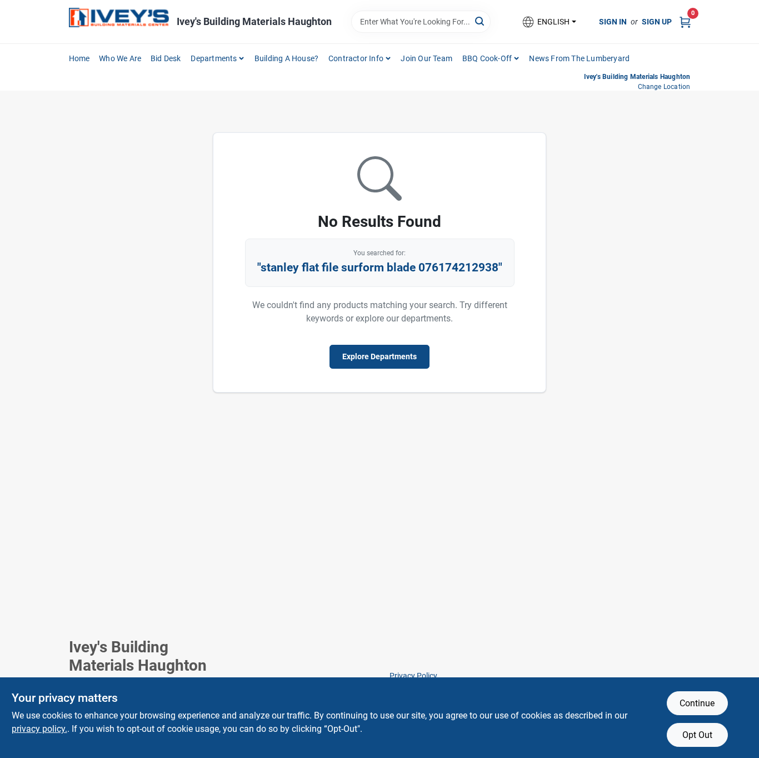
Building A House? (286, 58)
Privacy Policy (413, 675)
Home (79, 58)
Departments (214, 58)
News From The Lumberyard (579, 58)
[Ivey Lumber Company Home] (119, 17)
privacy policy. (39, 729)
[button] (548, 22)
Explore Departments (379, 356)
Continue (697, 703)
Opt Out (697, 735)
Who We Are (120, 58)
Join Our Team (426, 58)
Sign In (613, 21)
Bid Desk (166, 58)
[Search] (480, 21)
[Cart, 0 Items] (685, 21)
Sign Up (657, 21)
